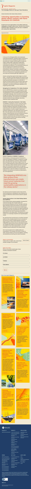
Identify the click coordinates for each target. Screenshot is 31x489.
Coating (2, 13)
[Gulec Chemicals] (2, 1)
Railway (16, 13)
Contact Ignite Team (4, 8)
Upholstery (20, 13)
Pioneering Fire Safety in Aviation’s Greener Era (8, 316)
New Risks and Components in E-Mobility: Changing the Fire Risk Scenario (22, 365)
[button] (28, 1)
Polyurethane (6, 13)
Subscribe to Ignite (12, 8)
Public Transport (12, 13)
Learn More (5, 294)
